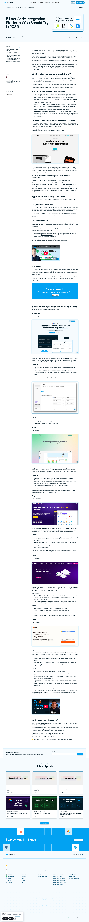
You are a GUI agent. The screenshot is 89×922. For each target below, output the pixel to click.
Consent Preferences (74, 878)
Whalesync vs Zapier (58, 874)
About (70, 865)
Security (23, 872)
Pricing (57, 2)
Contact (71, 870)
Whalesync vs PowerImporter (59, 880)
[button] (33, 2)
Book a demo (55, 295)
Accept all (5, 918)
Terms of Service (73, 872)
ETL (33, 207)
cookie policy (17, 915)
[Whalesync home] (8, 2)
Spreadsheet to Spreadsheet (44, 870)
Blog (54, 872)
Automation (9, 66)
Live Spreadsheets (42, 874)
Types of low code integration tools (13, 61)
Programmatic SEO (42, 872)
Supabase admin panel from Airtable (55, 239)
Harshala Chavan (11, 76)
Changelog (24, 876)
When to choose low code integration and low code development (13, 59)
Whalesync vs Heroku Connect (60, 882)
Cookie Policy (72, 876)
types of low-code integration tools (48, 199)
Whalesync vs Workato (58, 884)
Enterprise (24, 874)
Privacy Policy (72, 874)
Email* (53, 751)
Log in (72, 2)
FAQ (22, 882)
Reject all (11, 918)
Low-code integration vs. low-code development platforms (13, 56)
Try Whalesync (49, 739)
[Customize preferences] (15, 919)
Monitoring (24, 870)
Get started (80, 2)
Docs (53, 2)
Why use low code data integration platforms (13, 53)
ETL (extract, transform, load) (12, 63)
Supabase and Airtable (46, 234)
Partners (55, 870)
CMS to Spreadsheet (42, 865)
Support (23, 878)
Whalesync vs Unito (57, 876)
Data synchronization (10, 64)
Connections (24, 865)
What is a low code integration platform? (12, 50)
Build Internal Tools (42, 876)
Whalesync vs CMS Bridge (59, 878)
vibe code (43, 50)
